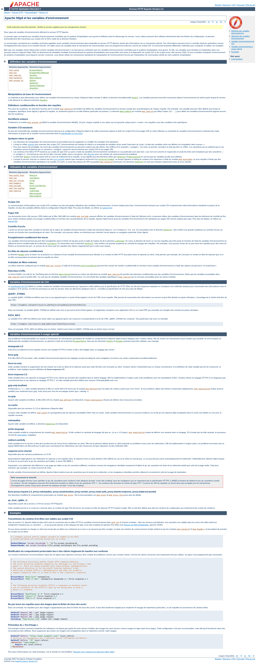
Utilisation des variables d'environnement (240, 37)
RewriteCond (134, 157)
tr (225, 22)
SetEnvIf (34, 83)
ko (221, 22)
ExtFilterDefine (38, 186)
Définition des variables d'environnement (240, 32)
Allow (32, 181)
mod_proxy (68, 495)
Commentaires (237, 59)
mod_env (13, 73)
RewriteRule (35, 78)
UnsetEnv (34, 88)
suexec (31, 144)
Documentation (31, 13)
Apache (7, 13)
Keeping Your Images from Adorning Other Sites (93, 652)
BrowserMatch (36, 70)
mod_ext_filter (16, 181)
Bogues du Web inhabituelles (136, 525)
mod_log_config (16, 188)
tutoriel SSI (12, 221)
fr (213, 22)
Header (33, 188)
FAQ (234, 5)
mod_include (15, 186)
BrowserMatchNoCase (39, 73)
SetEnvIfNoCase (37, 86)
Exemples (235, 52)
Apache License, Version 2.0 (26, 661)
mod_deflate (91, 389)
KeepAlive (50, 424)
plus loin (90, 154)
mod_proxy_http (116, 495)
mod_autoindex (185, 159)
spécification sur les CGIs (72, 133)
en (208, 22)
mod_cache (14, 70)
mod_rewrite (15, 75)
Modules (218, 5)
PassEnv (33, 75)
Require (33, 175)
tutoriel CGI (107, 208)
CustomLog (34, 178)
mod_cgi (13, 178)
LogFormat (34, 191)
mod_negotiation (202, 389)
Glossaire (240, 5)
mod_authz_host (16, 175)
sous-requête (59, 159)
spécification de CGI (19, 286)
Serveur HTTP (17, 13)
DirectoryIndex (106, 159)
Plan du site (250, 5)
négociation (22, 435)
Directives (227, 5)
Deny (32, 183)
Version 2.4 (43, 13)
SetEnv (33, 80)
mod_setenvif (15, 78)
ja (217, 22)
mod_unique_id (16, 80)
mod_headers (15, 183)
